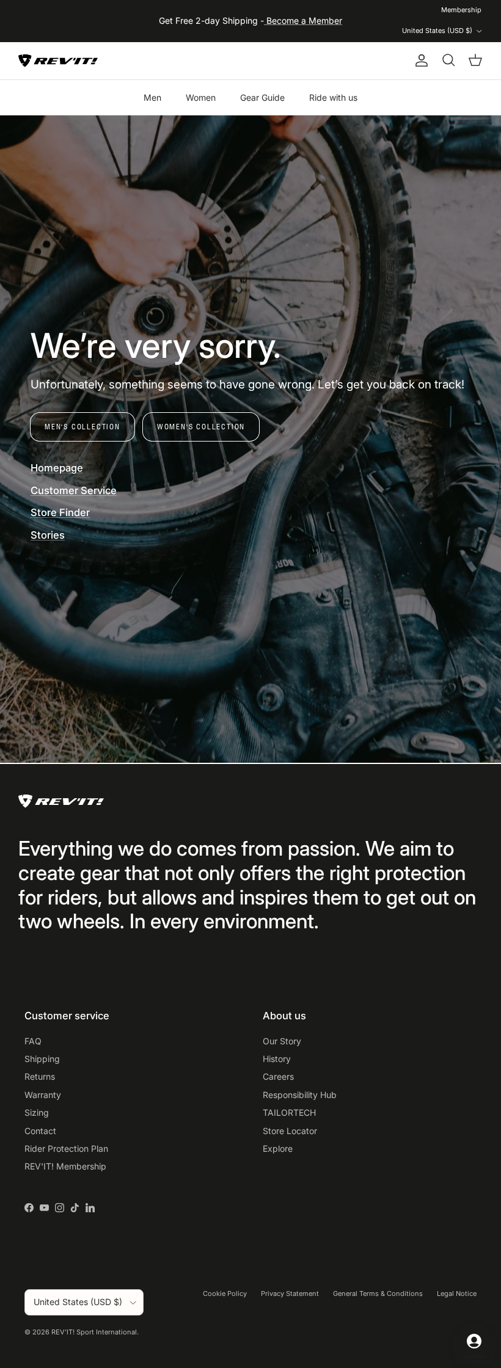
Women (201, 97)
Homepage (57, 468)
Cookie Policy (225, 1293)
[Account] (419, 60)
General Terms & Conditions (378, 1293)
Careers (278, 1076)
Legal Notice (457, 1293)
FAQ (33, 1041)
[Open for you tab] (474, 1341)
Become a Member (303, 20)
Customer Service (74, 490)
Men (152, 97)
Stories (48, 535)
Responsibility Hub (300, 1095)
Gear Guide (262, 97)
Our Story (282, 1041)
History (277, 1058)
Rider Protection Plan (66, 1148)
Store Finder (60, 512)
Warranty (42, 1095)
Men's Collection (82, 426)
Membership (461, 9)
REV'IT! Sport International (94, 1332)
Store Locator (290, 1131)
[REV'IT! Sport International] (58, 60)
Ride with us (333, 97)
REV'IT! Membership (65, 1166)
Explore (278, 1148)
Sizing (36, 1112)
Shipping (42, 1058)
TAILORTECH (289, 1112)
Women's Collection (201, 426)
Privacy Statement (290, 1293)
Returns (39, 1076)
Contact (40, 1131)
